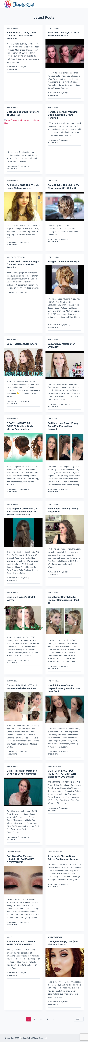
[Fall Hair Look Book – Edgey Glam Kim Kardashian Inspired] (64, 447)
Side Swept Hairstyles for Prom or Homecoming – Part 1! (63, 600)
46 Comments (12, 403)
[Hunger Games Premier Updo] (64, 279)
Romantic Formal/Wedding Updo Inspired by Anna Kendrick (63, 115)
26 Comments (53, 492)
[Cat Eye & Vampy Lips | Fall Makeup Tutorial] (64, 962)
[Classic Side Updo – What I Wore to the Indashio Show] (23, 706)
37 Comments (53, 142)
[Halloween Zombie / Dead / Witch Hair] (64, 529)
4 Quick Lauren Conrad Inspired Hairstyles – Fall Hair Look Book (64, 688)
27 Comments (12, 245)
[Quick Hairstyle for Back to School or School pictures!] (23, 792)
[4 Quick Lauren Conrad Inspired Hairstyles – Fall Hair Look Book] (64, 709)
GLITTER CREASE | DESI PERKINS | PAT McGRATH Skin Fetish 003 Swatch (62, 773)
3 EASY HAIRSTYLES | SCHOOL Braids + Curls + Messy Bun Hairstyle (21, 426)
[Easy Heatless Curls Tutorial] (23, 362)
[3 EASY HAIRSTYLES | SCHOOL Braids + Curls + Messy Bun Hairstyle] (23, 447)
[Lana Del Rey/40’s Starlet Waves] (23, 618)
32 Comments (53, 327)
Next (78, 1019)
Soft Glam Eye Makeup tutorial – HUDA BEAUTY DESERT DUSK (20, 859)
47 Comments (53, 242)
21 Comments (53, 95)
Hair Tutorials (12, 28)
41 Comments (53, 887)
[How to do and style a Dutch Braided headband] (64, 53)
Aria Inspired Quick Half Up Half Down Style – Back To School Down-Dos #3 (22, 511)
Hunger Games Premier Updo (64, 261)
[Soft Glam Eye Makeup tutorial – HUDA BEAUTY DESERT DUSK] (23, 880)
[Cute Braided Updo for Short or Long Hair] (23, 133)
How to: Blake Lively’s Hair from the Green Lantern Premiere (21, 35)
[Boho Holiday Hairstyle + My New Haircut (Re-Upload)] (64, 206)
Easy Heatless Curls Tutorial (22, 344)
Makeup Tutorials (55, 766)
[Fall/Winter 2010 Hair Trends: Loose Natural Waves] (23, 206)
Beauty (9, 257)
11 (59, 1019)
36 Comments (53, 1004)
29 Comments (12, 975)
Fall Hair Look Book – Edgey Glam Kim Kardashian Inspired (63, 426)
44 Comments (12, 839)
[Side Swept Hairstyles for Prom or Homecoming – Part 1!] (64, 621)
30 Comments (12, 168)
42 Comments (12, 580)
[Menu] (83, 4)
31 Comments (12, 69)
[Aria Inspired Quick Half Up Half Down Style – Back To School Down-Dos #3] (23, 532)
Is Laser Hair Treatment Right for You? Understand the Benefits (23, 264)
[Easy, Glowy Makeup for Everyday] (64, 365)
